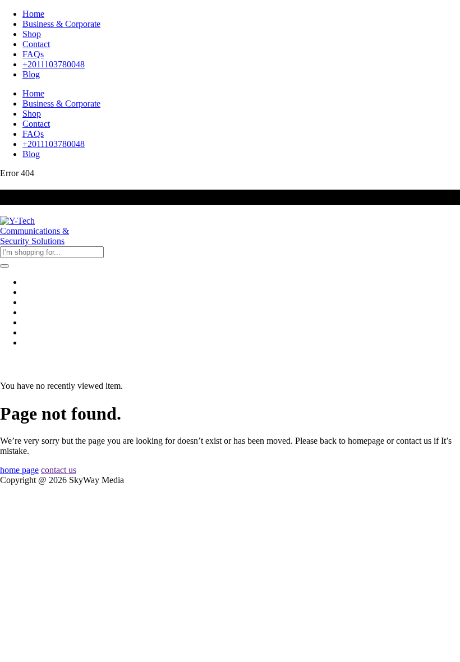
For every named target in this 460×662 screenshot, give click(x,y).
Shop (31, 34)
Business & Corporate (61, 24)
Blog (31, 74)
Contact (36, 44)
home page (19, 470)
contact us (58, 470)
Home (33, 14)
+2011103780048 (53, 64)
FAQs (33, 54)
